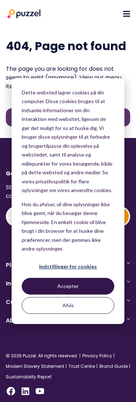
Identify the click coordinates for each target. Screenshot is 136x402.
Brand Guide (113, 366)
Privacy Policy (97, 356)
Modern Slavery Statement (35, 366)
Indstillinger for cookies (68, 267)
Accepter (68, 286)
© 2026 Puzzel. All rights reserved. (42, 356)
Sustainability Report (28, 377)
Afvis (68, 305)
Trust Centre (82, 366)
